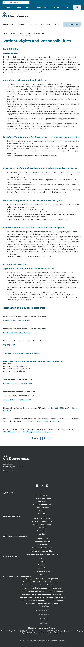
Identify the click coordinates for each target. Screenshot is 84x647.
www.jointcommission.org (48, 421)
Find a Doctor (9, 24)
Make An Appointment (42, 498)
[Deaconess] (15, 14)
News (42, 559)
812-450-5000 (9, 471)
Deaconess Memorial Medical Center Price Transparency (42, 597)
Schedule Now (72, 24)
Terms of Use (43, 606)
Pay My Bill (42, 501)
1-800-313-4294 (23, 333)
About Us (42, 568)
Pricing (42, 534)
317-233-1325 (8, 400)
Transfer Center (42, 538)
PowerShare (42, 545)
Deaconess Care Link (42, 542)
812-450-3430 (9, 320)
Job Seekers (42, 531)
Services (33, 24)
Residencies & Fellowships (42, 551)
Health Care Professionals (42, 521)
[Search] (77, 7)
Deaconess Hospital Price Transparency (42, 579)
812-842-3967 (9, 333)
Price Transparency (43, 610)
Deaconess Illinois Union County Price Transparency (42, 594)
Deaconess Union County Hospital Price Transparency (42, 600)
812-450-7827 (9, 383)
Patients (46, 33)
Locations (22, 24)
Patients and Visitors (30, 33)
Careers (42, 511)
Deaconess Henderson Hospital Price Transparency (42, 585)
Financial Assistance (42, 571)
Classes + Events (42, 508)
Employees (42, 528)
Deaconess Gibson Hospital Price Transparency (42, 582)
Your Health (45, 24)
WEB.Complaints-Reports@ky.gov (37, 432)
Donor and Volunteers (42, 525)
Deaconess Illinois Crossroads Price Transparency (42, 588)
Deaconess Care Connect (42, 548)
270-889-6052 (9, 432)
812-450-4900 (26, 383)
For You (57, 24)
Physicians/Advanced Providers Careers (42, 554)
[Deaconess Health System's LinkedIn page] (42, 486)
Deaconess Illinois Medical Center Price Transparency (42, 591)
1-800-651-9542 (23, 320)
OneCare (43, 619)
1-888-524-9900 (57, 408)
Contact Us (42, 514)
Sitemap (43, 623)
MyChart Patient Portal (42, 505)
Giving (42, 574)
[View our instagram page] (47, 486)
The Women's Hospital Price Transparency (42, 604)
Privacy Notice (43, 615)
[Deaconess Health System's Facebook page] (37, 486)
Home (6, 33)
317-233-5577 (25, 400)
